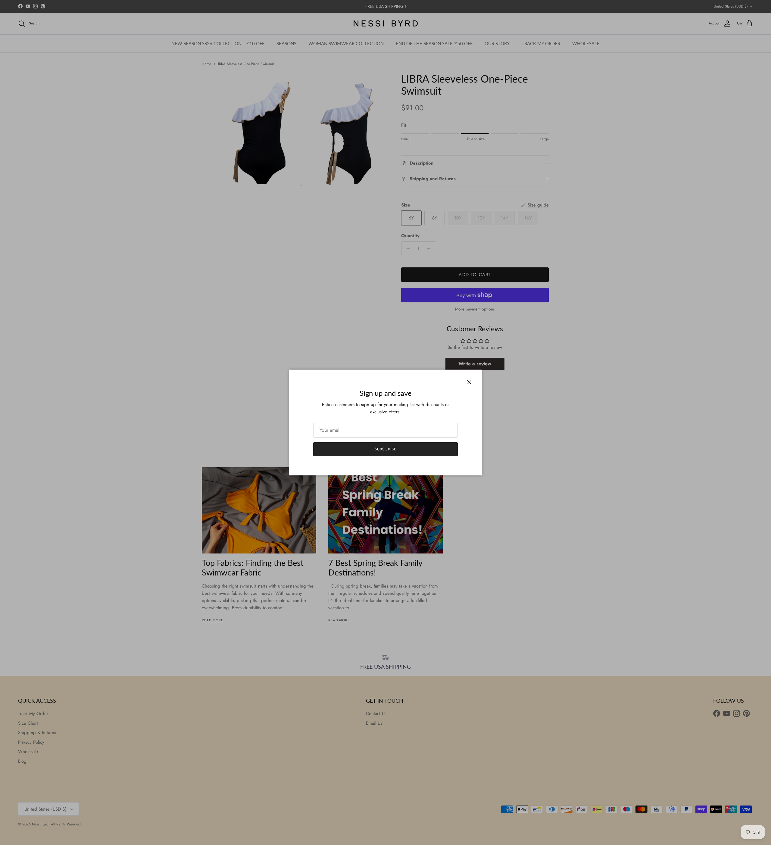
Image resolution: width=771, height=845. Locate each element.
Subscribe (385, 449)
